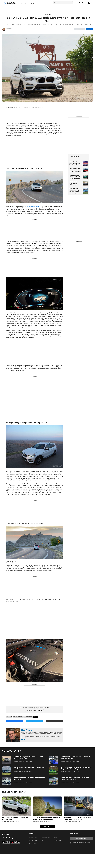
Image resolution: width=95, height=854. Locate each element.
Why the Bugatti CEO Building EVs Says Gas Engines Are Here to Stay (76, 768)
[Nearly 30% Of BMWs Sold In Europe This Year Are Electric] (6, 777)
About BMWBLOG (33, 837)
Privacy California (33, 843)
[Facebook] (76, 2)
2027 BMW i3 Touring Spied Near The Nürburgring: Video (74, 183)
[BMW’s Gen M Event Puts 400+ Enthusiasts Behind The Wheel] (53, 756)
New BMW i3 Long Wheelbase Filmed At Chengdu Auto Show (74, 177)
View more (46, 826)
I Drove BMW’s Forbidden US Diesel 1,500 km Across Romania (46, 818)
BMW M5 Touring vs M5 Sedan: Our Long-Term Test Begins (77, 818)
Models (4, 8)
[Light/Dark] (89, 3)
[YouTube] (24, 740)
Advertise (21, 3)
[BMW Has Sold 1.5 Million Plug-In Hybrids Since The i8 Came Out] (53, 777)
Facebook (15, 721)
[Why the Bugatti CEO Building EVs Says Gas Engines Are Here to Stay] (53, 767)
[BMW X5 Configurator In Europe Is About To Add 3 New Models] (6, 756)
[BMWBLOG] (13, 834)
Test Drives (20, 8)
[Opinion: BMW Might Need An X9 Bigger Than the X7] (6, 767)
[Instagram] (85, 2)
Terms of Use (44, 839)
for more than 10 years (33, 206)
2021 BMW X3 (9, 716)
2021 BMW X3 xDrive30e (18, 716)
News (34, 8)
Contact (26, 3)
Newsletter (31, 3)
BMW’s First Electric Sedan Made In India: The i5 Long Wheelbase (75, 163)
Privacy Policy (44, 840)
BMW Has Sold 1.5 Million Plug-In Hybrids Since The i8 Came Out (75, 778)
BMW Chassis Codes (46, 837)
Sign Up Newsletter (58, 839)
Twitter (35, 721)
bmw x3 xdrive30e (28, 716)
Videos (48, 8)
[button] (61, 680)
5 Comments (89, 29)
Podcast (78, 8)
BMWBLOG (8, 107)
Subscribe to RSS (33, 840)
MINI (92, 8)
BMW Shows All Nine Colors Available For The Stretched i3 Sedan (75, 170)
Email (55, 721)
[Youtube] (82, 2)
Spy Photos (63, 8)
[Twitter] (79, 2)
